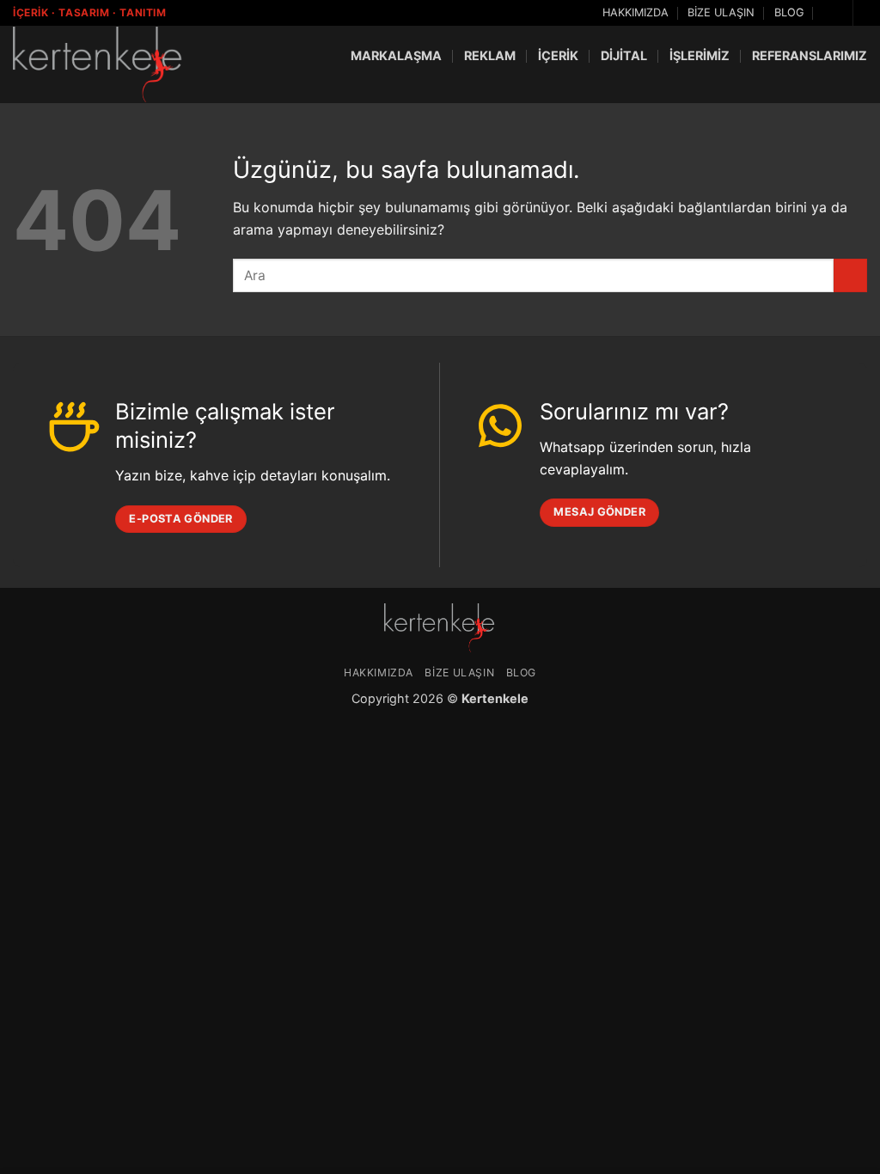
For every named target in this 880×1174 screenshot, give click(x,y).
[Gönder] (850, 275)
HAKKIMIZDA (635, 12)
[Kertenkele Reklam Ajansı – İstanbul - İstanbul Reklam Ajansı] (98, 64)
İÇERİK (558, 55)
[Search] (829, 13)
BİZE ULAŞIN (721, 12)
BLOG (789, 12)
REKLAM (490, 55)
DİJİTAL (624, 55)
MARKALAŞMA (396, 55)
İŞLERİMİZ (699, 55)
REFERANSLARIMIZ (809, 55)
